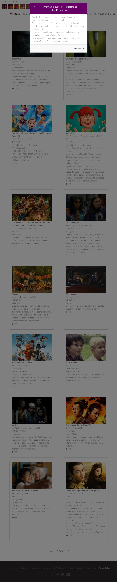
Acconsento (79, 48)
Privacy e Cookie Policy (52, 35)
